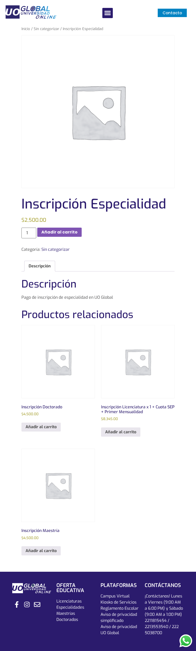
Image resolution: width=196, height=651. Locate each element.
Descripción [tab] (40, 266)
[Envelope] (37, 604)
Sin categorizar (46, 28)
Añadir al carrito (59, 232)
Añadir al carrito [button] (41, 426)
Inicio (25, 28)
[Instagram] (26, 604)
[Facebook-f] (16, 604)
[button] (107, 13)
